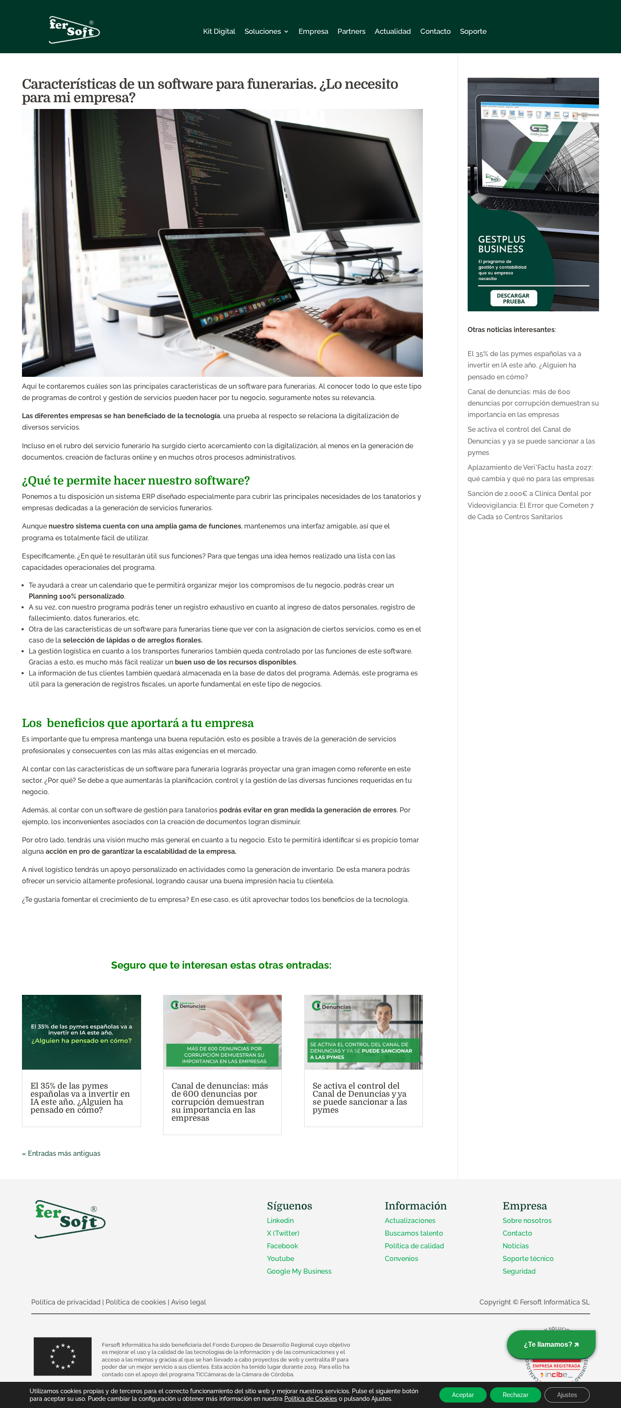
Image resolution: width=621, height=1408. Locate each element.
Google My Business (299, 1271)
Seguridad (519, 1271)
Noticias (516, 1246)
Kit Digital (219, 31)
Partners (351, 31)
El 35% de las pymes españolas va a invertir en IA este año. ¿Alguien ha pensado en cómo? (80, 1098)
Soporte (473, 31)
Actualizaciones (410, 1221)
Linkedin (280, 1221)
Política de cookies (136, 1302)
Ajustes (567, 1395)
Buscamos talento (414, 1233)
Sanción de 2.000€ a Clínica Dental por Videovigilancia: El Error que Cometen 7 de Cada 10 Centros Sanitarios (531, 505)
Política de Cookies (310, 1398)
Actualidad (393, 31)
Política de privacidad (66, 1302)
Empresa (313, 31)
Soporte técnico (528, 1259)
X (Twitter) (283, 1233)
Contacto (435, 31)
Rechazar (515, 1395)
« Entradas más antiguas (61, 1153)
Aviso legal (188, 1302)
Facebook (282, 1246)
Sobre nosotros (527, 1221)
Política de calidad (414, 1246)
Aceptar (463, 1395)
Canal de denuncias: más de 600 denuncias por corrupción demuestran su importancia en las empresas (220, 1102)
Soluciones (263, 31)
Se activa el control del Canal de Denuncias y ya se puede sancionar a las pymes (360, 1098)
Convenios (401, 1259)
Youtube (280, 1259)
